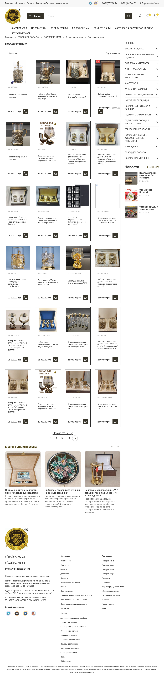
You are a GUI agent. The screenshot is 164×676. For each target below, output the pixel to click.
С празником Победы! (145, 191)
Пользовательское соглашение (73, 600)
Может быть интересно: (21, 446)
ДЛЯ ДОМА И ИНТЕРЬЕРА (137, 63)
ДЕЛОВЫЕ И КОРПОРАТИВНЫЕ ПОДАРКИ (139, 56)
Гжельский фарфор (68, 622)
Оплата (30, 3)
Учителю (105, 600)
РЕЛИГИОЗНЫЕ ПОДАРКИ (137, 129)
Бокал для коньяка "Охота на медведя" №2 (77, 282)
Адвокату (106, 578)
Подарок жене (108, 561)
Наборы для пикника (69, 644)
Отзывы (63, 587)
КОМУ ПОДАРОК (19, 28)
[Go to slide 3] (16, 82)
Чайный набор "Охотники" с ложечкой (107, 95)
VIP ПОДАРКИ (131, 146)
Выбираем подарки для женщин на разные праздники (62, 491)
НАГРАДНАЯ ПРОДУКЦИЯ (137, 100)
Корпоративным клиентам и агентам (76, 595)
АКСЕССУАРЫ (131, 83)
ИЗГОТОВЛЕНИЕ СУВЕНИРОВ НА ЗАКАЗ (134, 28)
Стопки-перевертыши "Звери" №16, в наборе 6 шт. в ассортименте (78, 344)
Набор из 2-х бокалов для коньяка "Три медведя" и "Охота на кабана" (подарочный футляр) (77, 159)
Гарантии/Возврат (45, 3)
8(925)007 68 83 (128, 3)
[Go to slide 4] (20, 82)
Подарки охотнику (74, 37)
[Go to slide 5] (23, 82)
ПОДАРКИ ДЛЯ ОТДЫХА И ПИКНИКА (137, 107)
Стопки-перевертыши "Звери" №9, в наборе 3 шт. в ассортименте (47, 220)
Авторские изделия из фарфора (73, 618)
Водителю (106, 582)
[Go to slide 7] (55, 144)
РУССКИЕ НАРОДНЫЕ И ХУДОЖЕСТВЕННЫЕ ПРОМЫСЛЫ (136, 138)
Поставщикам (66, 591)
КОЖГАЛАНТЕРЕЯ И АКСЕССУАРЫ (134, 76)
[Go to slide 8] (58, 144)
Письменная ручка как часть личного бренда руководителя (21, 491)
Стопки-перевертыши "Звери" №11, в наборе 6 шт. (78, 406)
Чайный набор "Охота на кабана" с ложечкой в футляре (47, 96)
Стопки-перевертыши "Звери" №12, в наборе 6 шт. (107, 406)
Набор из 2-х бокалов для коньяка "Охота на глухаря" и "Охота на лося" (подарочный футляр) (17, 345)
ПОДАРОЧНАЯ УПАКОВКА (137, 158)
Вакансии (64, 608)
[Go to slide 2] (12, 82)
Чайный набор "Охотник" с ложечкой (77, 96)
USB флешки (65, 661)
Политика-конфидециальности (73, 604)
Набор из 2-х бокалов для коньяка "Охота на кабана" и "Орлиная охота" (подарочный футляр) (17, 407)
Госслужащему (108, 604)
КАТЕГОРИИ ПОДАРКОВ (136, 89)
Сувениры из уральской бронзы (73, 627)
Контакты (64, 565)
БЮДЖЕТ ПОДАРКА (134, 49)
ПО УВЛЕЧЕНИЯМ (102, 28)
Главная (9, 3)
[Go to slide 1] (8, 82)
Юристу (105, 608)
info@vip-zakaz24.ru (149, 3)
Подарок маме (108, 570)
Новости (64, 578)
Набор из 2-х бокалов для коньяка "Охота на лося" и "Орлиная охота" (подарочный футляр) (107, 344)
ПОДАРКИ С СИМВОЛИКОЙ (138, 115)
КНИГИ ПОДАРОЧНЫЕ (135, 69)
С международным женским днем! (148, 208)
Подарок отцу (108, 574)
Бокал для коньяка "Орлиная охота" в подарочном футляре (46, 406)
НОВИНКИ (129, 43)
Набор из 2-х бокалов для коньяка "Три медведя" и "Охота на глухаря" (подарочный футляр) (107, 159)
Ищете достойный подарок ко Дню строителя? (148, 175)
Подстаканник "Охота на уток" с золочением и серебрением (48, 282)
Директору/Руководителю (113, 587)
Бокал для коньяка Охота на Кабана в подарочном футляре (46, 158)
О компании (62, 3)
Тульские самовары (68, 635)
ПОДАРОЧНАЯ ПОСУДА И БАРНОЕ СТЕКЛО (137, 122)
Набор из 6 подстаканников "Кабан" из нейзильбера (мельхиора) (78, 220)
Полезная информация (70, 582)
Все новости (153, 167)
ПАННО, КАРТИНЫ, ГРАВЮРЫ (139, 94)
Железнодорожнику (110, 591)
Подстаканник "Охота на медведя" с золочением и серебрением (17, 282)
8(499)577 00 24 (109, 3)
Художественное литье (70, 640)
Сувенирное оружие (68, 652)
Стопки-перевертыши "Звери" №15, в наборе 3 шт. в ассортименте (107, 220)
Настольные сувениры (70, 648)
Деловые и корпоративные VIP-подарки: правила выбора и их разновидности (102, 493)
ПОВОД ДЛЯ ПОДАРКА (28, 37)
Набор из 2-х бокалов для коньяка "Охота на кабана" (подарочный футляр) (17, 220)
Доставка (20, 3)
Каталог (37, 16)
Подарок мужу (108, 565)
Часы (62, 657)
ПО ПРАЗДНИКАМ (80, 28)
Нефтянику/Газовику (111, 595)
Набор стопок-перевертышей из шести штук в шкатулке (48, 344)
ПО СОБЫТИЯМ (38, 28)
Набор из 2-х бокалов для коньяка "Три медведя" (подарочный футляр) (107, 282)
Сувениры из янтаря (69, 631)
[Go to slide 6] (27, 82)
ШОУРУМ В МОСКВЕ (20, 33)
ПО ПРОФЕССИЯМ (59, 28)
